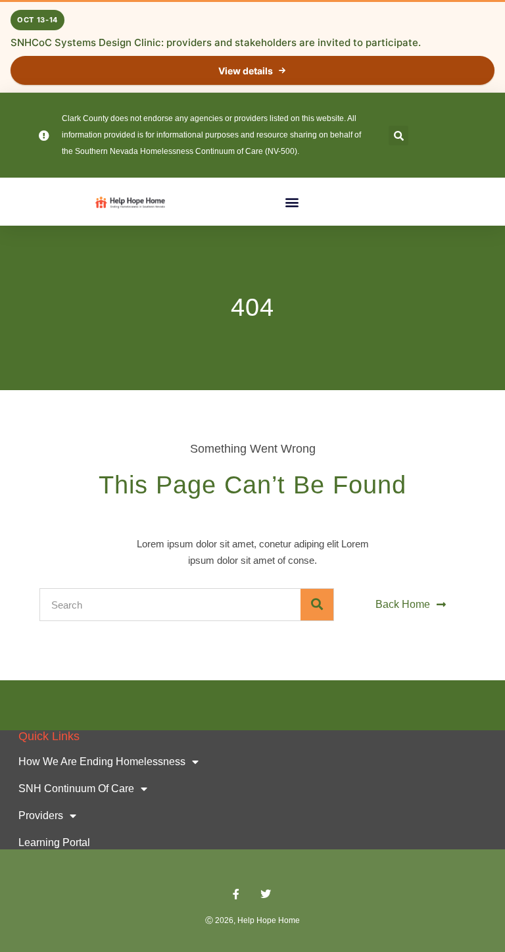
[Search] (317, 604)
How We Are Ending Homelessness (101, 761)
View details (245, 70)
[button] (398, 135)
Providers (40, 815)
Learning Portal (54, 842)
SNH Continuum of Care (76, 788)
